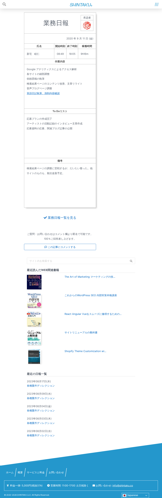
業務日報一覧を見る (61, 218)
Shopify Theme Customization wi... (85, 351)
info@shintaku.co (122, 485)
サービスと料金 (36, 472)
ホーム (10, 472)
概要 (20, 472)
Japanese (132, 495)
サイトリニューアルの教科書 (81, 332)
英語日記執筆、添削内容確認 (43, 93)
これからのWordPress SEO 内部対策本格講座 (91, 295)
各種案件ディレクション (41, 385)
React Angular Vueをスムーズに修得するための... (93, 313)
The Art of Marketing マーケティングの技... (90, 276)
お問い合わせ (56, 472)
